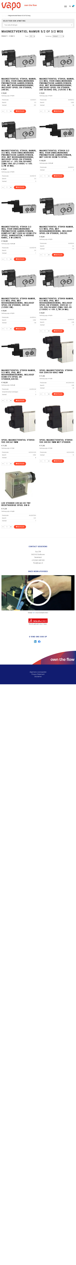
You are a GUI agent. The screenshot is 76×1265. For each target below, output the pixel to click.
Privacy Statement (38, 674)
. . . (2, 15)
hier (33, 613)
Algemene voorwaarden (38, 672)
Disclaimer (38, 676)
